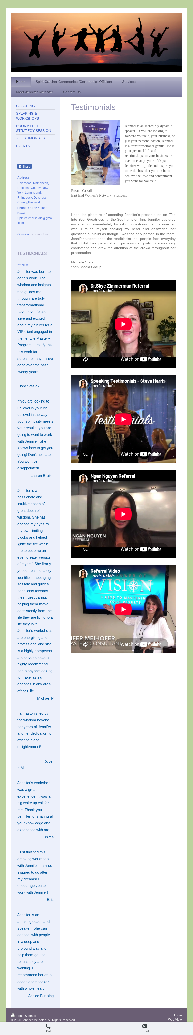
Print (19, 1016)
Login (178, 1015)
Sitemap (30, 1016)
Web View (175, 1019)
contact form (40, 234)
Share (26, 166)
